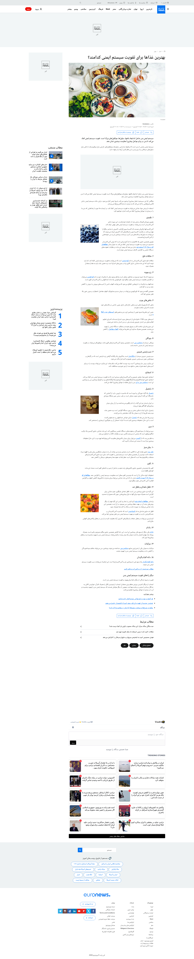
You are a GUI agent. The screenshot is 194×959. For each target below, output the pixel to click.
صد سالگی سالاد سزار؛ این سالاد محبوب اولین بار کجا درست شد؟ (131, 626)
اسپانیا (101, 874)
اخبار (160, 52)
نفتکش (98, 880)
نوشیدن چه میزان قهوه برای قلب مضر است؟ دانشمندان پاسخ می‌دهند (129, 603)
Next (108, 9)
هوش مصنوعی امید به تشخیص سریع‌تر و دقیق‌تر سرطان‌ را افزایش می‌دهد (128, 637)
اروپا (141, 9)
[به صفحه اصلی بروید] (161, 9)
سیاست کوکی (111, 916)
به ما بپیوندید (130, 919)
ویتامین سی (138, 342)
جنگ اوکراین (115, 869)
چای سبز (150, 451)
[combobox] (92, 3)
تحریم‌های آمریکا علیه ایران (83, 869)
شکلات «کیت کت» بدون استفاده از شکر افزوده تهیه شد (134, 632)
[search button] (80, 3)
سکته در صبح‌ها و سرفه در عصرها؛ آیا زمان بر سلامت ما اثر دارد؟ (131, 607)
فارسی (164, 2)
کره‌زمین (92, 9)
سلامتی (83, 9)
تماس (113, 922)
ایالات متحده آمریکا (112, 880)
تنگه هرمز (89, 874)
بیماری (134, 645)
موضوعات (150, 903)
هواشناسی (131, 913)
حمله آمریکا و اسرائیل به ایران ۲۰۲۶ (84, 864)
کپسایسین (131, 511)
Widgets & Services (127, 928)
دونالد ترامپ (101, 869)
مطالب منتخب (55, 148)
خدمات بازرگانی (110, 910)
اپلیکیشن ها (130, 922)
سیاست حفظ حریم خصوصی (106, 919)
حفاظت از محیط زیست (82, 880)
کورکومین (90, 277)
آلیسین (138, 438)
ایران (78, 874)
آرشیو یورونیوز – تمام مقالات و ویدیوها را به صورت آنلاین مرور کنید (146, 943)
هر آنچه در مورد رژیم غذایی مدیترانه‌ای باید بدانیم (136, 598)
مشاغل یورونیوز (110, 925)
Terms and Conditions (107, 913)
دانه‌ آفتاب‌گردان (147, 561)
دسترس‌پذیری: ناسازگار (108, 928)
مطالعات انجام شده (141, 501)
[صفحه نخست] (164, 51)
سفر (114, 9)
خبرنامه (90, 918)
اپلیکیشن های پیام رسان (127, 925)
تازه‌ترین (149, 9)
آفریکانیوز (131, 931)
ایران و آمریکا (113, 874)
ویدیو (76, 9)
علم (125, 645)
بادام (151, 532)
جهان (136, 9)
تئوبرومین (125, 260)
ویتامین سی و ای (142, 382)
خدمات (132, 903)
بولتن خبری (131, 910)
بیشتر (113, 903)
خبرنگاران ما (149, 937)
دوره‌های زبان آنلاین (128, 934)
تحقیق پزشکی (146, 645)
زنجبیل (151, 393)
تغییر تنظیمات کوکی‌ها (108, 931)
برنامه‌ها (151, 934)
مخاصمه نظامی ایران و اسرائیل (110, 864)
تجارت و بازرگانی (125, 9)
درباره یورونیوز (110, 906)
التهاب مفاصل (113, 329)
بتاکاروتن (131, 356)
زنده (28, 9)
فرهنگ (100, 9)
